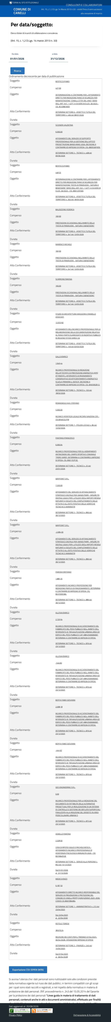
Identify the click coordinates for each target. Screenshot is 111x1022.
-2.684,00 (59, 532)
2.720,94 (59, 619)
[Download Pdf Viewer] (20, 1010)
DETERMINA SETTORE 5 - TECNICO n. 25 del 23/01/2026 (73, 467)
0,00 (57, 793)
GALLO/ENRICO (62, 356)
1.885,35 (59, 578)
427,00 (58, 88)
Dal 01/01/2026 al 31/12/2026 (62, 871)
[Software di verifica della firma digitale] (42, 1010)
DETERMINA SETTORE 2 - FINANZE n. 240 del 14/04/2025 (74, 947)
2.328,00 (59, 840)
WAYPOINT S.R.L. (62, 478)
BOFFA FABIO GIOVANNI (65, 700)
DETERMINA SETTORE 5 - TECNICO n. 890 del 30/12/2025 (74, 514)
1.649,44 (59, 363)
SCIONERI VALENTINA (64, 125)
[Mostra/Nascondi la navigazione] (3, 11)
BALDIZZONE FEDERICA (65, 209)
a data (54, 53)
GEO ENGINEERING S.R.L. (65, 787)
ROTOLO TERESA (62, 923)
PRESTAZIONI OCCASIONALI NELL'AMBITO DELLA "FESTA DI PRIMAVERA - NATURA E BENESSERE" (75, 224)
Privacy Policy (15, 1015)
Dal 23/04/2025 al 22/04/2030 (62, 916)
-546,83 (59, 663)
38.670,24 (59, 930)
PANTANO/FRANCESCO (65, 438)
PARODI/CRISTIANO (63, 572)
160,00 (58, 216)
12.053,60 (59, 322)
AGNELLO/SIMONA (63, 833)
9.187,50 (59, 885)
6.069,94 (59, 444)
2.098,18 (59, 706)
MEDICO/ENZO (61, 878)
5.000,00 (59, 409)
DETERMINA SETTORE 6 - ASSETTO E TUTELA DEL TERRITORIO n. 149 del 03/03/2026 (76, 345)
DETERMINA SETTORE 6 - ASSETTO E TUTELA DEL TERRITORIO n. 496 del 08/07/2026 (76, 113)
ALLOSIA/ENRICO (62, 612)
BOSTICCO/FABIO (63, 81)
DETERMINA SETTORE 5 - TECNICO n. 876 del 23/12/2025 (74, 645)
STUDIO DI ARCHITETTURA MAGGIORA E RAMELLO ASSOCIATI (76, 315)
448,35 (58, 172)
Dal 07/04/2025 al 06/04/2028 (62, 955)
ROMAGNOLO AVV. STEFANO (67, 403)
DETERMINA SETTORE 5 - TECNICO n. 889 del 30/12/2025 (74, 601)
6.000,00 (59, 131)
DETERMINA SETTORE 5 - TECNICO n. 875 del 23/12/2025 (74, 822)
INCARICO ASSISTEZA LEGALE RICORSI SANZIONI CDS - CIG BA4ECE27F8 (77, 418)
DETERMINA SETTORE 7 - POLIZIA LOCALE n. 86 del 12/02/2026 (76, 426)
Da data (15, 53)
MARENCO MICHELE (64, 244)
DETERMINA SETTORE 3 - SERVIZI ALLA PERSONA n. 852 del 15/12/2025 (77, 863)
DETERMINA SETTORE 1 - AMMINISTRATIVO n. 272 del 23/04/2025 (77, 908)
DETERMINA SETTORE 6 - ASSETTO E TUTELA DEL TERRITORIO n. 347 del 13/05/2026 (76, 233)
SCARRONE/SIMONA (64, 279)
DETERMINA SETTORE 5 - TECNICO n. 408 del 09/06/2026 (74, 154)
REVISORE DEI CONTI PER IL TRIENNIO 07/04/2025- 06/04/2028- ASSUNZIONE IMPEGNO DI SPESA (76, 938)
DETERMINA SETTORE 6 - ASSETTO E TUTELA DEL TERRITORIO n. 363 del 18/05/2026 (76, 198)
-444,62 (59, 750)
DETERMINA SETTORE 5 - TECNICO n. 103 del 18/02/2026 (74, 391)
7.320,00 (59, 485)
